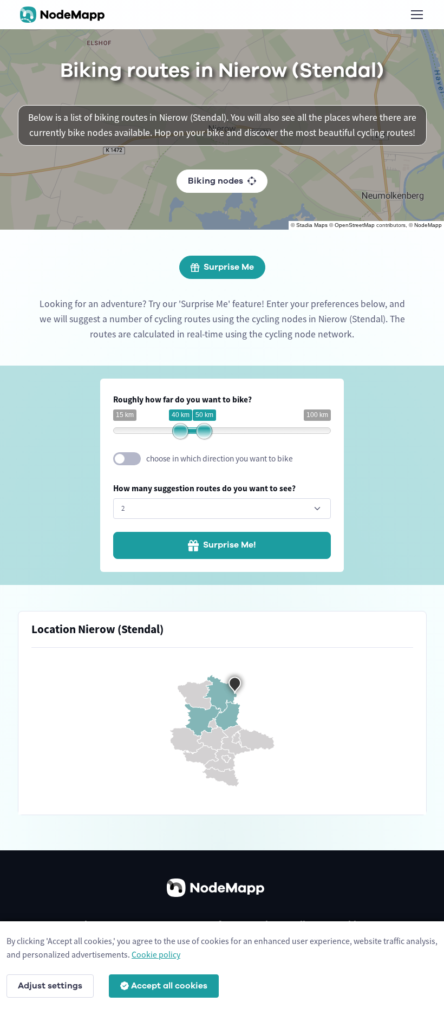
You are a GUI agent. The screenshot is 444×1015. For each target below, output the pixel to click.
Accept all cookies (169, 986)
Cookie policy (156, 954)
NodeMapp (428, 225)
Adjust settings (50, 986)
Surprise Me (229, 267)
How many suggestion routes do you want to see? (204, 488)
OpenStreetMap (355, 225)
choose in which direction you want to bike (219, 458)
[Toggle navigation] (416, 14)
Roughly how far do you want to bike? (182, 399)
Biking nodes (215, 181)
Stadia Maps (312, 225)
